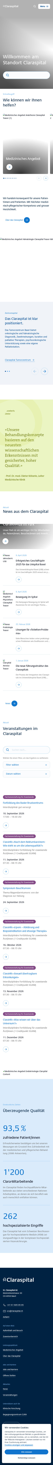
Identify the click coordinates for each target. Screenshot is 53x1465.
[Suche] (34, 6)
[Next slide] (45, 178)
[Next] (44, 371)
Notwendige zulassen (26, 1458)
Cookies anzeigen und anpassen (19, 1445)
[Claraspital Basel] (10, 6)
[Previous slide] (39, 178)
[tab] (3, 178)
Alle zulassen (26, 1452)
